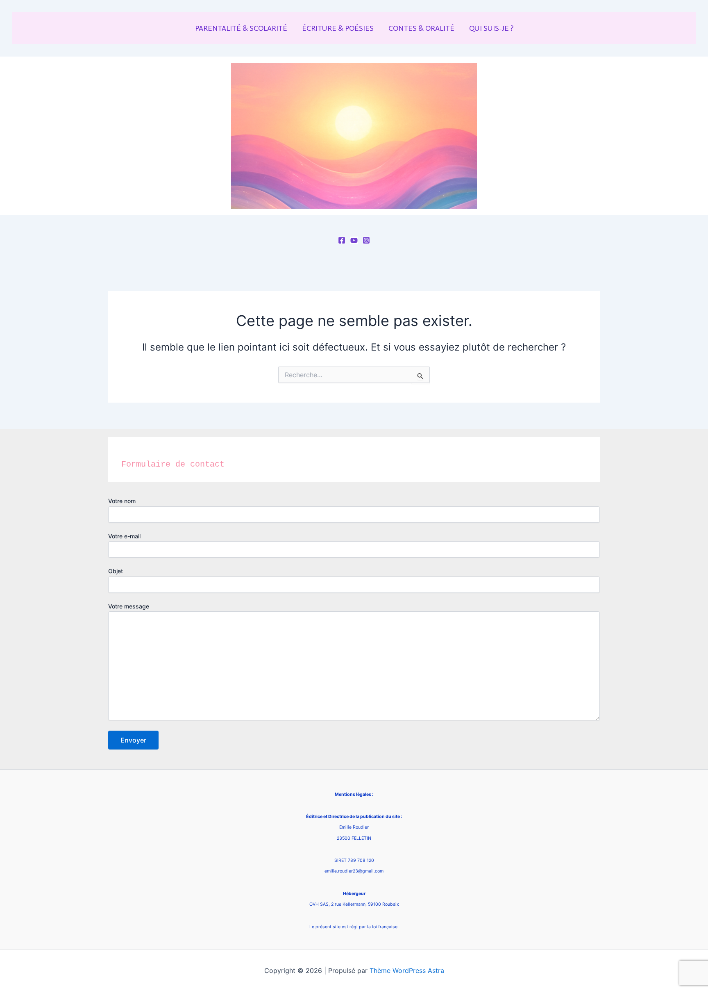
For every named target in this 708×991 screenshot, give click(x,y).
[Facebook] (341, 240)
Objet (115, 570)
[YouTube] (354, 240)
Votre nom (122, 500)
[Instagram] (366, 240)
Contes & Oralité (421, 28)
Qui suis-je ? (491, 28)
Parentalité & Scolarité (241, 28)
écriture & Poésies (338, 28)
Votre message (128, 606)
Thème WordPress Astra (407, 970)
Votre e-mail (124, 536)
